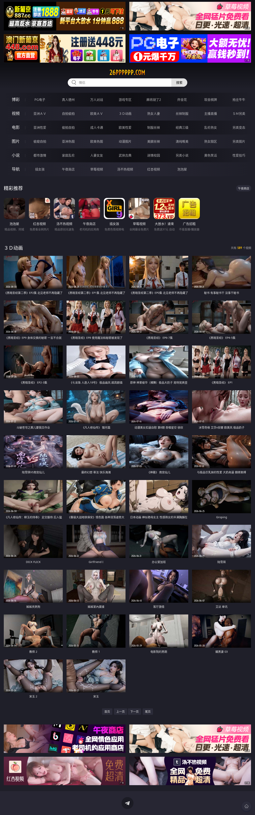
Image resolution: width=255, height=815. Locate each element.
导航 (16, 169)
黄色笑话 (210, 155)
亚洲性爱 (39, 127)
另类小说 (182, 155)
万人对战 (96, 99)
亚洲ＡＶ (39, 113)
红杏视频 (153, 169)
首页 (107, 711)
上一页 (120, 711)
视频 (16, 113)
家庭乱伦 (68, 155)
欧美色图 (96, 141)
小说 (16, 155)
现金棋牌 (210, 99)
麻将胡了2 (153, 99)
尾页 (148, 711)
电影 (16, 127)
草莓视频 (96, 169)
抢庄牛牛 (238, 99)
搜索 (179, 82)
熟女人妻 (153, 113)
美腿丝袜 (153, 141)
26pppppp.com (127, 72)
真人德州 (68, 99)
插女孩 (40, 169)
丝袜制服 (182, 113)
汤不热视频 (125, 169)
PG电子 (39, 99)
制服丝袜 (153, 127)
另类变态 (238, 127)
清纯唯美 (182, 141)
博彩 (16, 99)
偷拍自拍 (68, 127)
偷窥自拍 (39, 141)
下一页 (134, 711)
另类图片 (238, 141)
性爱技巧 (238, 155)
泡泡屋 (182, 169)
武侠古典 (125, 155)
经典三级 (182, 127)
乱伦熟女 (210, 127)
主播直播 (210, 113)
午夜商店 (68, 169)
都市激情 (39, 155)
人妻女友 (96, 155)
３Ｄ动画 (125, 113)
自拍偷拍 (68, 113)
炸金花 (182, 99)
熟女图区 (210, 141)
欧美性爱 (125, 127)
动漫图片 (125, 141)
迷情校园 (153, 155)
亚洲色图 (68, 141)
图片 (16, 141)
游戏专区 (125, 99)
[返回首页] (246, 806)
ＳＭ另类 (238, 113)
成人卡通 (96, 127)
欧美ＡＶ (96, 113)
